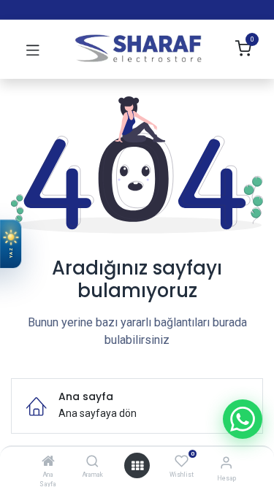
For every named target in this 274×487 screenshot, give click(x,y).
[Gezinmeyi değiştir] (33, 50)
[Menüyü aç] (137, 466)
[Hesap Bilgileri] (226, 462)
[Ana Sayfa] (48, 462)
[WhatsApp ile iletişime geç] (242, 419)
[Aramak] (92, 462)
